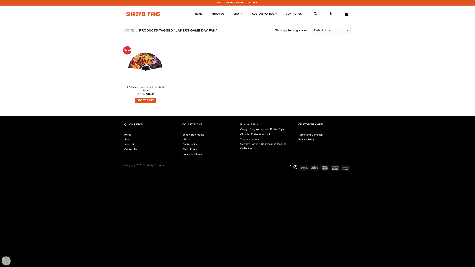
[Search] (315, 14)
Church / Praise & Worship (255, 134)
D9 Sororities (190, 144)
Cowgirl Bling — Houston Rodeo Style (262, 129)
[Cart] (347, 13)
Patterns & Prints (250, 124)
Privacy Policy (306, 139)
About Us (218, 13)
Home (198, 13)
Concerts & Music (192, 154)
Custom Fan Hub (263, 13)
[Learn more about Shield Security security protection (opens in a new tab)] (6, 260)
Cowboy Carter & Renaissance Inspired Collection (263, 145)
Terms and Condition (310, 134)
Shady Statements (193, 134)
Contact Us (294, 13)
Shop (236, 13)
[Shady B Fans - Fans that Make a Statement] (142, 14)
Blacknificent (189, 149)
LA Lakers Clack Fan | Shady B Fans (145, 88)
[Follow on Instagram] (295, 167)
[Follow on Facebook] (290, 167)
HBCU (186, 139)
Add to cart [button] (145, 100)
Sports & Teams (249, 139)
